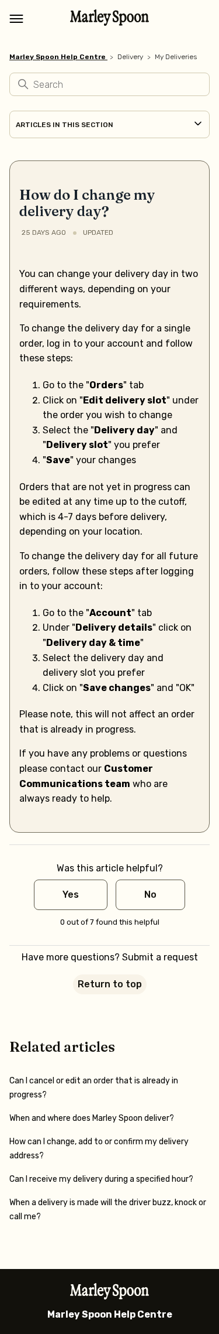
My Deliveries (176, 57)
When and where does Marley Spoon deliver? (91, 1118)
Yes (70, 894)
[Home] (109, 22)
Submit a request (160, 957)
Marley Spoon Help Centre (57, 57)
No (150, 894)
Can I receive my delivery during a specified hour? (101, 1179)
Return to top (110, 984)
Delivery (130, 57)
